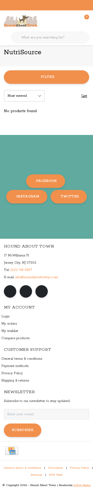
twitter (70, 197)
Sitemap (36, 475)
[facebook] (10, 291)
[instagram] (26, 291)
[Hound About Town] (20, 20)
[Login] (64, 20)
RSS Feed (56, 475)
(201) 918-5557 (21, 270)
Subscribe (22, 430)
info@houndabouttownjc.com (36, 277)
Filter (47, 77)
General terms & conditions (22, 468)
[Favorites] (74, 20)
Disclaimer (55, 468)
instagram (27, 197)
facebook (46, 181)
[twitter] (41, 291)
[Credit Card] (11, 451)
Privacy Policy (79, 468)
